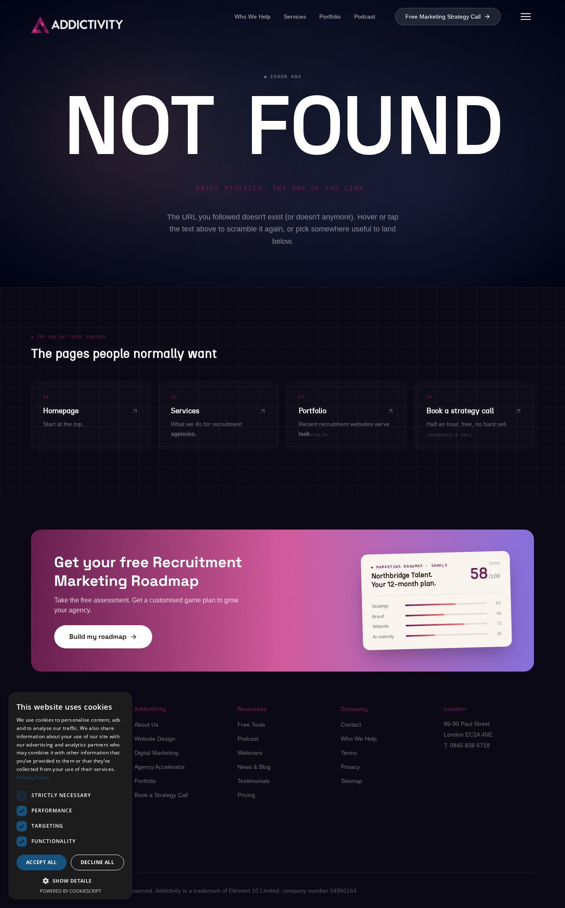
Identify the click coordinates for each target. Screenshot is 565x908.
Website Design (154, 738)
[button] (282, 129)
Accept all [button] (41, 862)
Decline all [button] (97, 862)
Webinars (249, 752)
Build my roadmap (98, 636)
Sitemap (351, 781)
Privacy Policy (33, 777)
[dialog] (70, 796)
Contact (351, 724)
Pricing (246, 795)
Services (295, 16)
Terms (349, 752)
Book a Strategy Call (161, 795)
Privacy (350, 766)
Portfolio (330, 16)
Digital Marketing (156, 752)
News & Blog (254, 766)
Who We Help (253, 16)
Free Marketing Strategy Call (443, 16)
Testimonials (253, 781)
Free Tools (251, 724)
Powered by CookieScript (70, 891)
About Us (146, 724)
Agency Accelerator (159, 766)
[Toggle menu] (525, 16)
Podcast (364, 16)
